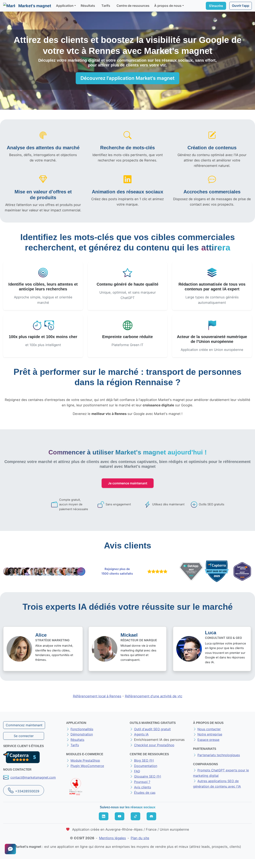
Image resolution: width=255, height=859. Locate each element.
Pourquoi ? (142, 782)
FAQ (137, 771)
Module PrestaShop (85, 760)
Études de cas (144, 793)
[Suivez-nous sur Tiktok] (135, 816)
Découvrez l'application (127, 78)
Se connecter (24, 736)
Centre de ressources (133, 6)
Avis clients (142, 787)
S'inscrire (216, 6)
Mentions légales (112, 838)
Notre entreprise (209, 734)
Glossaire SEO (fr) (147, 776)
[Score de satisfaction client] (156, 571)
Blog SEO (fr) (144, 760)
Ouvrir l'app (240, 6)
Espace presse (208, 740)
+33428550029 (27, 791)
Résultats (88, 6)
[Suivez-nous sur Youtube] (119, 816)
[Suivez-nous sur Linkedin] (103, 816)
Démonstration (82, 734)
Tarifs (105, 6)
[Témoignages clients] (44, 571)
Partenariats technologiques (218, 755)
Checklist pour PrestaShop (154, 745)
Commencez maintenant (24, 725)
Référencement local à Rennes (97, 696)
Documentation (145, 766)
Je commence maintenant (127, 483)
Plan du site (140, 838)
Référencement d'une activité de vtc (153, 696)
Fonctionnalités (82, 729)
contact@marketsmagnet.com (33, 777)
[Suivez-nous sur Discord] (151, 816)
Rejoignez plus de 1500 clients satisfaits (117, 571)
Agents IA (141, 734)
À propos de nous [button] (167, 6)
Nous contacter (209, 729)
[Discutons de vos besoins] (10, 849)
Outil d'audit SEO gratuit (152, 729)
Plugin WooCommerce (87, 766)
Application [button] (65, 6)
